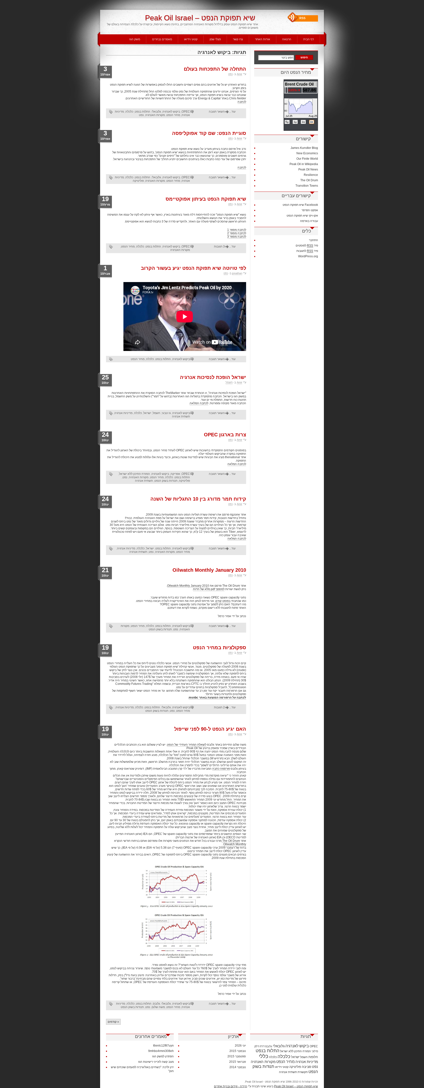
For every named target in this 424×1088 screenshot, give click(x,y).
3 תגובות (219, 246)
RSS (302, 18)
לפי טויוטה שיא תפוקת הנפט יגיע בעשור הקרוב (193, 268)
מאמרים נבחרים (162, 39)
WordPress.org (308, 256)
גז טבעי (166, 413)
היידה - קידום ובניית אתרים (230, 1086)
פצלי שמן (215, 39)
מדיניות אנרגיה (123, 413)
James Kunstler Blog (304, 148)
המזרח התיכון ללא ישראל (134, 474)
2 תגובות (219, 707)
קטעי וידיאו (191, 39)
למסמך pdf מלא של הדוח (209, 589)
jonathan (237, 273)
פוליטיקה (138, 180)
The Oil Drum (231, 840)
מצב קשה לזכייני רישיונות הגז (156, 1061)
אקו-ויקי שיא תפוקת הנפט (302, 215)
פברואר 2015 (237, 1061)
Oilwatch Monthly (234, 844)
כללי (263, 1056)
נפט (230, 74)
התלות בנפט (142, 111)
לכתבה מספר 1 (236, 230)
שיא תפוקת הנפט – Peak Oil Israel (200, 18)
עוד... (232, 111)
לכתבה (242, 102)
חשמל (229, 382)
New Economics (307, 153)
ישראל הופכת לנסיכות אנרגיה (213, 377)
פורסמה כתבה (221, 768)
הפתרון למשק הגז (163, 1056)
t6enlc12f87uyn (163, 1045)
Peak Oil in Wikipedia (304, 164)
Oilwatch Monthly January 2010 (209, 570)
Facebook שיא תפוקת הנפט (300, 205)
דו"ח (262, 1046)
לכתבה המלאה (199, 403)
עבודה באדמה (309, 221)
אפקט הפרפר (310, 210)
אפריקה (175, 474)
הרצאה (286, 39)
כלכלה (129, 111)
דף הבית (308, 39)
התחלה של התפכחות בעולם (215, 69)
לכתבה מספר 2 (236, 233)
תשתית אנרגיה (181, 416)
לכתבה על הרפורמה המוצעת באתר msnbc (217, 697)
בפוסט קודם (222, 601)
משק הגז (134, 39)
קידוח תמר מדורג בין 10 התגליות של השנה (198, 499)
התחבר (313, 240)
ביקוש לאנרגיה (171, 111)
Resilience (311, 175)
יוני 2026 (240, 1045)
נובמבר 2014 (237, 1067)
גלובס (156, 1003)
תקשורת (303, 1072)
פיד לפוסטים (307, 245)
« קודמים (113, 1021)
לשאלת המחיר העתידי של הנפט (186, 744)
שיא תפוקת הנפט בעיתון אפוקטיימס (206, 199)
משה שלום (158, 1007)
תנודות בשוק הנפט (165, 480)
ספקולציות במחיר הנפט (219, 647)
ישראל (147, 413)
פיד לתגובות (307, 251)
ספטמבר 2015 (236, 1056)
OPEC (186, 111)
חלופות (313, 1057)
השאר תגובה (217, 111)
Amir (239, 74)
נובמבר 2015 (237, 1051)
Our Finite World (307, 158)
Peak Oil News (308, 169)
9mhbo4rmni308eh (161, 1051)
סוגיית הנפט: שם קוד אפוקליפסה (209, 133)
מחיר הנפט (173, 115)
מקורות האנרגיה (155, 115)
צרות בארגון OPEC (225, 434)
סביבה (306, 1067)
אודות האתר (262, 39)
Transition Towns (306, 185)
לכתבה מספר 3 (236, 236)
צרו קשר (238, 39)
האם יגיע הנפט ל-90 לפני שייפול (210, 729)
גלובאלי (156, 111)
